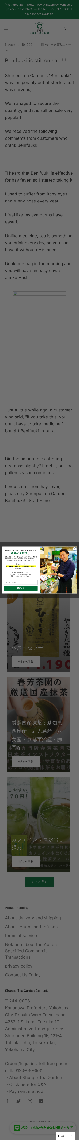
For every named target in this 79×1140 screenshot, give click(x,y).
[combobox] (65, 1136)
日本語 (62, 1135)
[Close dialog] (74, 549)
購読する (21, 588)
